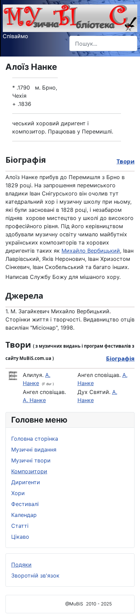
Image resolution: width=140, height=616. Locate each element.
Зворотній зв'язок (35, 575)
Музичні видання (33, 449)
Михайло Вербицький (91, 250)
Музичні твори (31, 460)
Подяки (21, 564)
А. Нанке (34, 400)
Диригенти (25, 482)
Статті (20, 525)
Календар (24, 514)
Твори (126, 161)
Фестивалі (25, 504)
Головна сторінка (34, 438)
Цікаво (20, 536)
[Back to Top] (128, 603)
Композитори (29, 471)
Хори (18, 493)
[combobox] (103, 43)
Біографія (120, 358)
